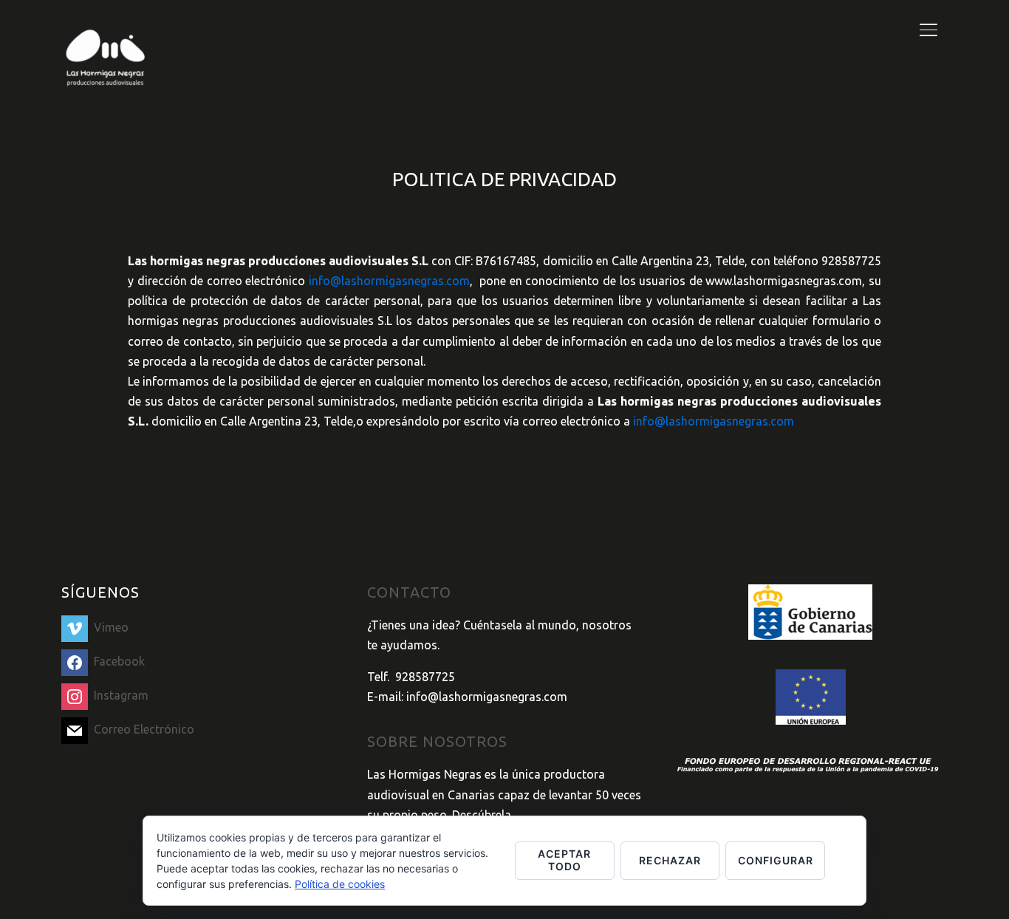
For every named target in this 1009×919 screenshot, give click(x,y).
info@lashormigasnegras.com (389, 280)
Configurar (775, 860)
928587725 (425, 676)
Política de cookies (340, 884)
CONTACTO (409, 592)
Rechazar (670, 860)
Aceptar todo (564, 859)
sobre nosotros (437, 741)
